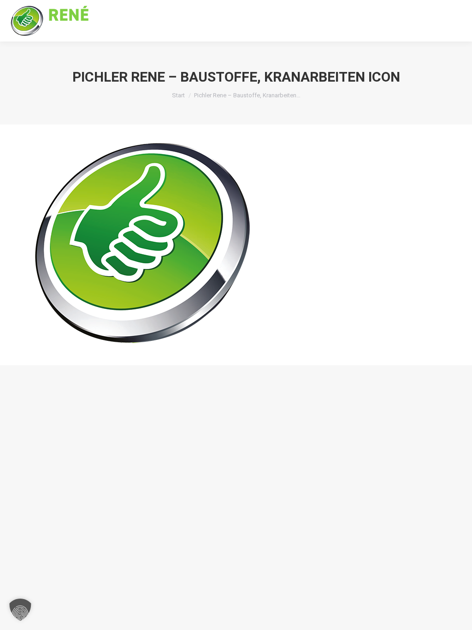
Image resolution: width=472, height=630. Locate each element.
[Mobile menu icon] (457, 21)
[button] (20, 609)
